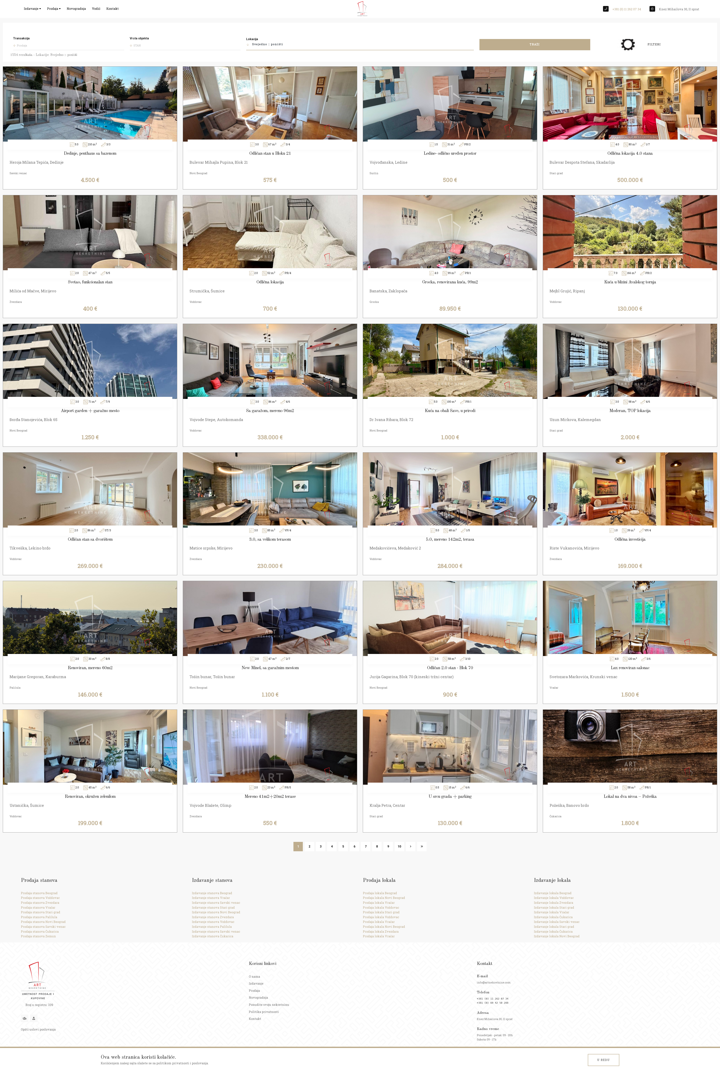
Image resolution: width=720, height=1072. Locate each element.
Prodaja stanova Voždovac (40, 898)
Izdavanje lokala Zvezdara (553, 903)
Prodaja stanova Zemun (38, 936)
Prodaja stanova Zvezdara (40, 903)
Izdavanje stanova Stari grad (213, 907)
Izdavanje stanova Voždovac (213, 922)
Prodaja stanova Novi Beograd (43, 922)
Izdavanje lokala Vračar (551, 912)
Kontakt (112, 9)
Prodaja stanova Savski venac (43, 927)
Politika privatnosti (264, 1012)
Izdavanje (31, 9)
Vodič (96, 9)
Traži (535, 44)
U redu (603, 1060)
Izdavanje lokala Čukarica (553, 917)
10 (399, 846)
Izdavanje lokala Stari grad (554, 907)
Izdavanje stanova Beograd (212, 893)
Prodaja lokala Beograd (380, 893)
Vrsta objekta (139, 38)
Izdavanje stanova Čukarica (212, 936)
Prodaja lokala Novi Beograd (384, 898)
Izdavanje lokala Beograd (553, 893)
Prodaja (53, 9)
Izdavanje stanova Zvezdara (213, 917)
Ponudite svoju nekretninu (269, 1005)
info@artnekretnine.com (494, 982)
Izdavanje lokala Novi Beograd (557, 936)
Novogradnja (76, 9)
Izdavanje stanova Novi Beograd (216, 912)
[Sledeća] (410, 846)
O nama (254, 976)
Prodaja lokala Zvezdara (381, 931)
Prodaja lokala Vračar (379, 903)
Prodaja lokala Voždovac (381, 907)
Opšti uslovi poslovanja (38, 1029)
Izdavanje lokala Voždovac (554, 898)
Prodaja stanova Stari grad (40, 912)
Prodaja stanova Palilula (39, 917)
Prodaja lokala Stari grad (381, 912)
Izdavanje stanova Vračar (211, 898)
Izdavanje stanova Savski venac (216, 903)
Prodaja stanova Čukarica (40, 931)
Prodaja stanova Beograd (39, 893)
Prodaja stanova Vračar (38, 907)
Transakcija (21, 38)
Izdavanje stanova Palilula (212, 927)
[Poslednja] (422, 846)
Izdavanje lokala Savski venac (557, 922)
